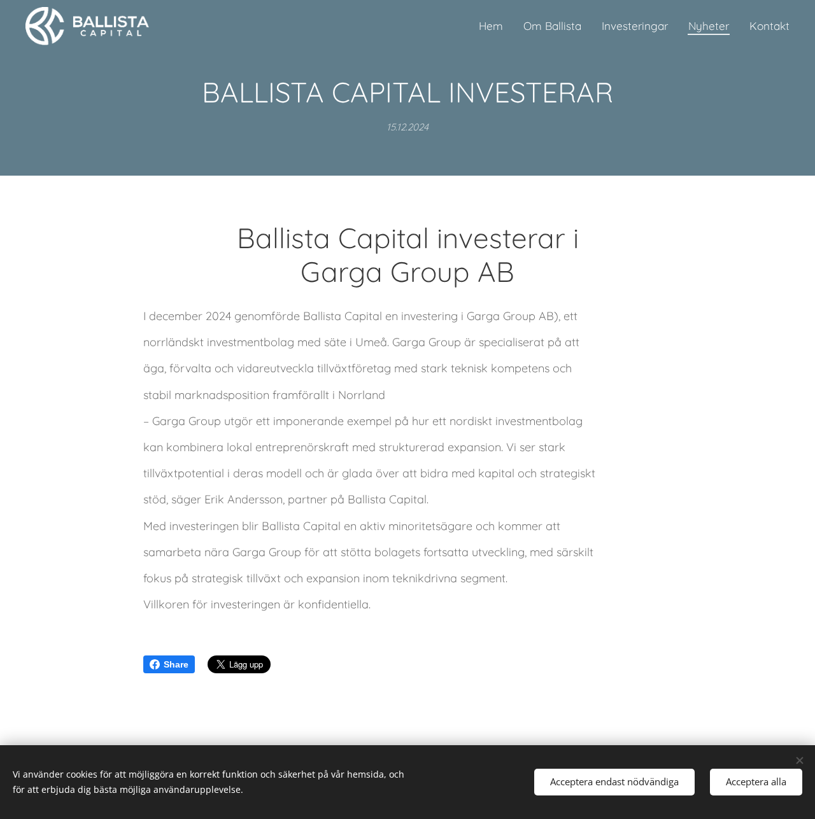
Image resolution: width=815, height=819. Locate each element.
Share (176, 664)
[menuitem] (494, 26)
